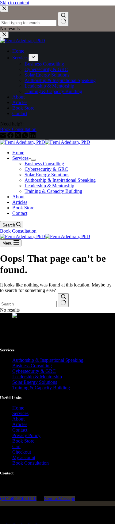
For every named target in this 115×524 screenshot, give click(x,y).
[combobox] (28, 304)
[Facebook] (3, 521)
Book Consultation (18, 231)
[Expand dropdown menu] (33, 160)
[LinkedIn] (40, 521)
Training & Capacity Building (53, 191)
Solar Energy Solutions (47, 174)
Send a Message (59, 498)
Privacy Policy (26, 435)
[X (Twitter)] (11, 521)
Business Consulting (44, 163)
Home (18, 152)
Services (20, 158)
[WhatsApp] (25, 521)
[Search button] (63, 300)
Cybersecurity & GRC (46, 169)
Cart (16, 446)
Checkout (21, 452)
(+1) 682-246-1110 (18, 498)
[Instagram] (18, 521)
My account (23, 457)
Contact (19, 213)
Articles (19, 202)
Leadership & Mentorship (49, 185)
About (18, 196)
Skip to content (14, 2)
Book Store (23, 207)
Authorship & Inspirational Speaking (60, 180)
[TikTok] (33, 521)
